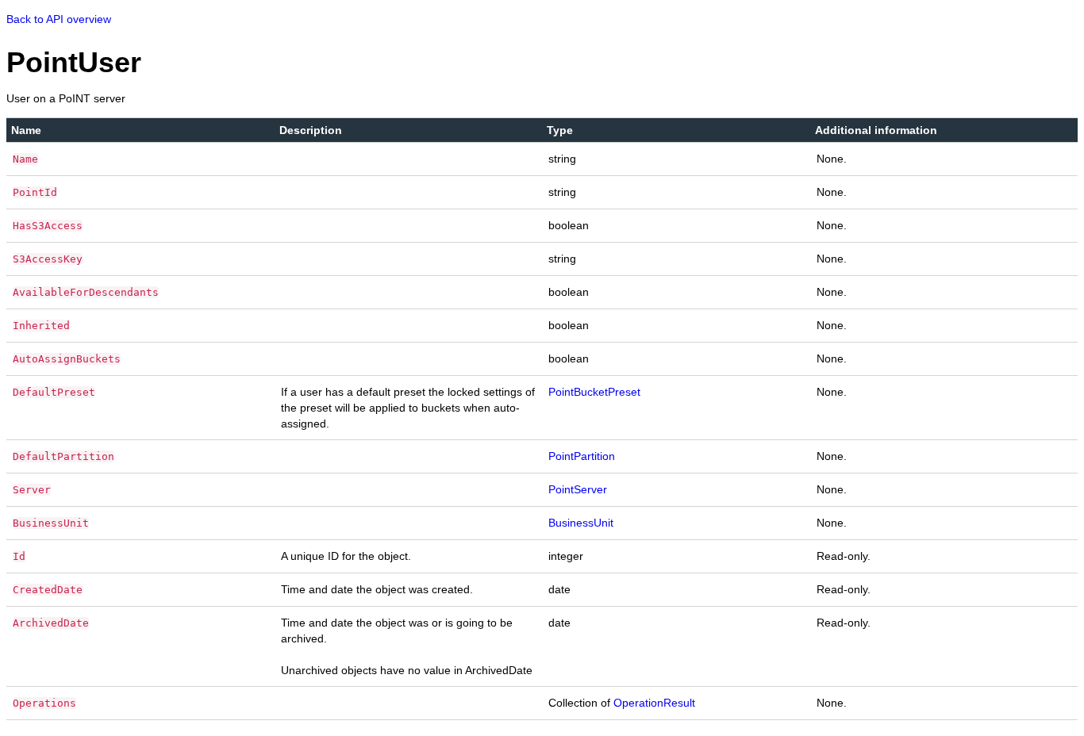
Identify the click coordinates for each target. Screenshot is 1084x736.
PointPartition (581, 456)
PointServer (577, 489)
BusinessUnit (580, 522)
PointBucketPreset (594, 391)
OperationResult (654, 702)
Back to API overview (58, 19)
